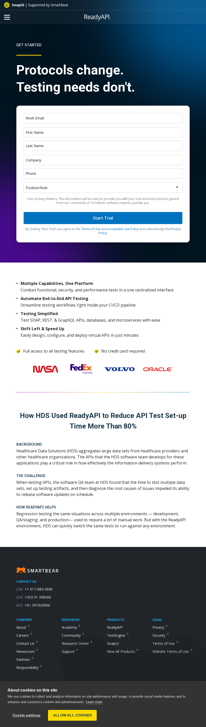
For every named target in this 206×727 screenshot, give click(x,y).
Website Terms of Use (170, 651)
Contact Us (25, 643)
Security (158, 635)
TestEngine (116, 635)
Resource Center (75, 643)
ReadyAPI (115, 627)
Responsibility (27, 667)
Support (68, 651)
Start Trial (103, 218)
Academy (69, 627)
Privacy (158, 627)
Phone (31, 173)
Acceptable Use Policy (123, 229)
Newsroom (25, 651)
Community (71, 635)
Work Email (35, 118)
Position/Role (36, 187)
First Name (35, 132)
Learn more (94, 702)
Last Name (35, 145)
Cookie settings (26, 715)
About (21, 627)
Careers (22, 635)
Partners (23, 659)
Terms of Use (90, 229)
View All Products (121, 651)
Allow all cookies (72, 715)
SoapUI (113, 643)
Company (33, 160)
